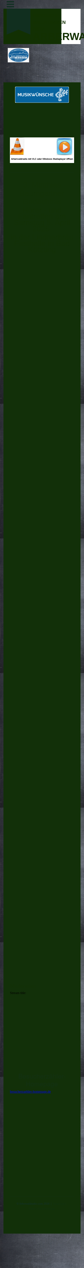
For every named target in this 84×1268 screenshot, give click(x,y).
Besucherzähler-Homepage (42, 1079)
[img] (18, 55)
